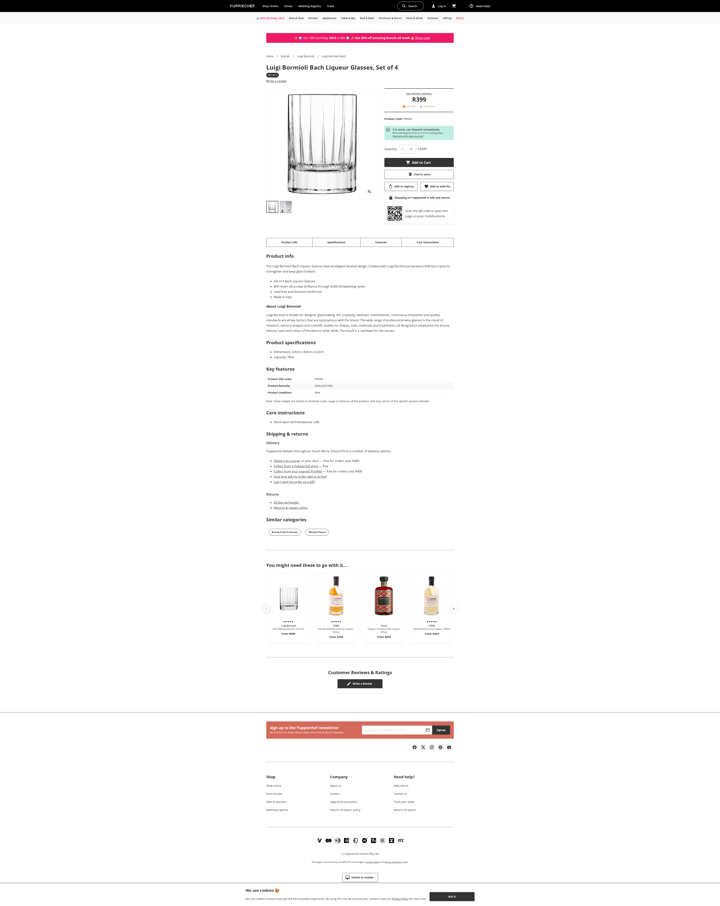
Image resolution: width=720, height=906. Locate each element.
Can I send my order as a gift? (294, 482)
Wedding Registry (309, 6)
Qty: (390, 149)
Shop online (273, 785)
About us (335, 785)
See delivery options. (419, 93)
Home (270, 56)
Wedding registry (277, 810)
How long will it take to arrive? (408, 136)
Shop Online (270, 6)
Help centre (401, 785)
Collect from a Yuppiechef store (296, 466)
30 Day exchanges (286, 502)
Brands (285, 56)
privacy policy (373, 862)
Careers (335, 794)
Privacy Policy (400, 899)
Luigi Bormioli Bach (334, 56)
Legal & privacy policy (343, 802)
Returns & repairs (405, 810)
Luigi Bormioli (305, 56)
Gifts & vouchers (276, 802)
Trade (332, 7)
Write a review (276, 81)
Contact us (400, 794)
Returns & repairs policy (291, 508)
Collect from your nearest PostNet (298, 471)
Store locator (274, 794)
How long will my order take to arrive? (300, 477)
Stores (288, 6)
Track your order (404, 802)
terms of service (393, 862)
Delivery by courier (287, 461)
